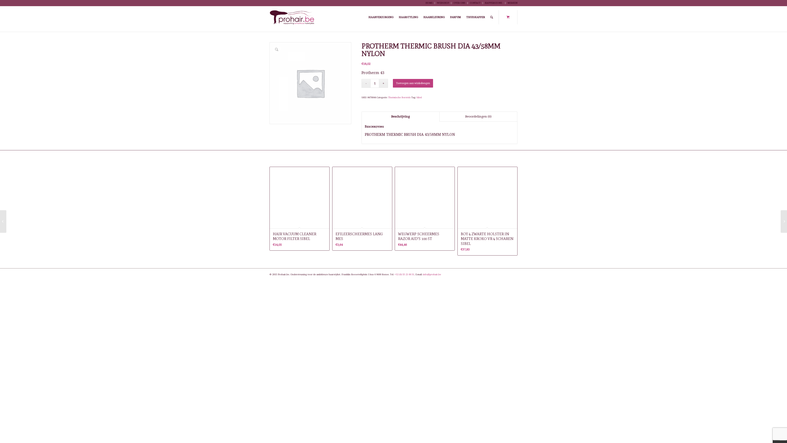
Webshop (443, 3)
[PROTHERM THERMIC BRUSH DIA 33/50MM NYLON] (3, 221)
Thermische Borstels (399, 97)
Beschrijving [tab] (400, 116)
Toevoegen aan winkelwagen (413, 83)
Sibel (419, 97)
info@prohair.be (432, 274)
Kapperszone (493, 3)
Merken (512, 3)
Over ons (459, 3)
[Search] (492, 17)
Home (429, 3)
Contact (475, 3)
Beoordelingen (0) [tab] (478, 116)
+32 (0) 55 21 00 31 (404, 274)
